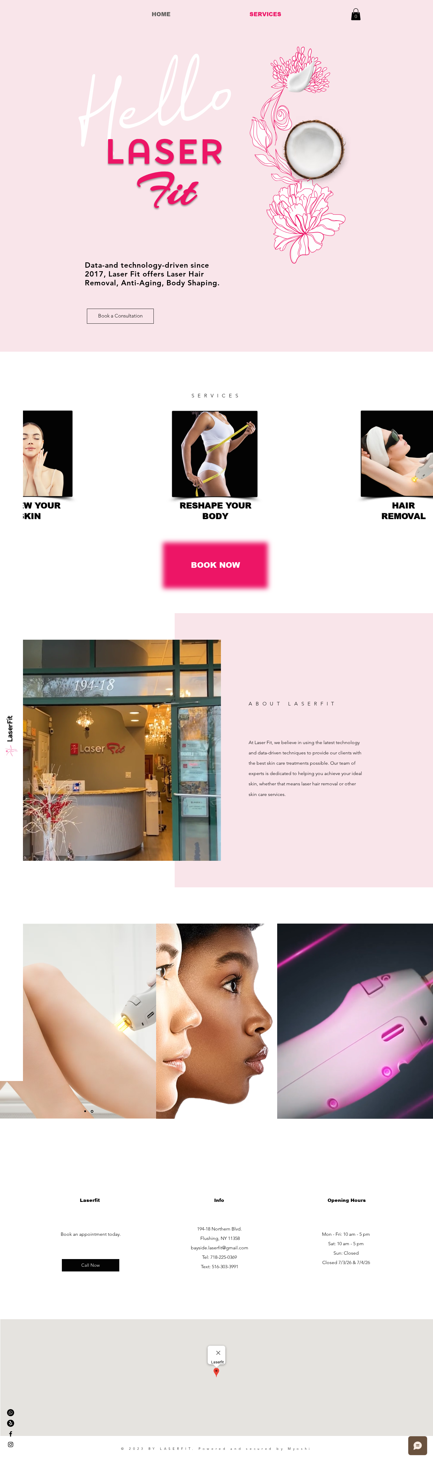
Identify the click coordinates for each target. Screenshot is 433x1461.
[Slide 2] (92, 1111)
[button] (356, 14)
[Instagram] (10, 1444)
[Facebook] (10, 1433)
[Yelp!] (10, 1423)
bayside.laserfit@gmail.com (219, 1248)
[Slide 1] (85, 1111)
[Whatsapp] (10, 1412)
